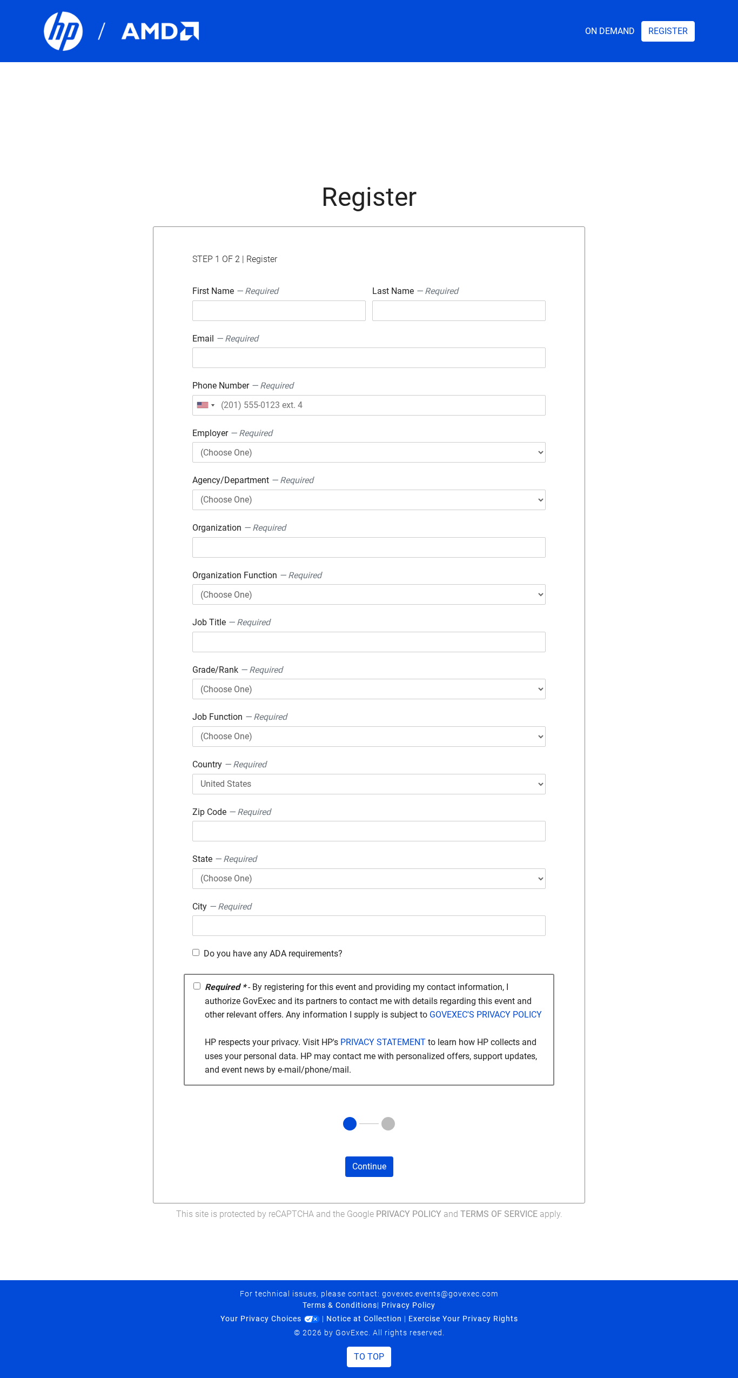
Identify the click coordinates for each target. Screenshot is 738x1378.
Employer (232, 433)
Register (668, 31)
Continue (369, 1166)
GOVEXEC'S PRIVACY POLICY (486, 1014)
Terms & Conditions (340, 1305)
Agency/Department (252, 480)
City (221, 906)
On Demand (610, 31)
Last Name (415, 291)
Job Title (231, 622)
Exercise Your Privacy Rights (463, 1318)
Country (229, 764)
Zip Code (231, 812)
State (224, 859)
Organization (239, 528)
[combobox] (205, 405)
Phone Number (242, 385)
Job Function (239, 717)
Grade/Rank (237, 670)
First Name (235, 291)
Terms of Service (499, 1214)
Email (225, 338)
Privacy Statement (383, 1042)
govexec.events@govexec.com (440, 1293)
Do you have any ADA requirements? (273, 953)
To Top (369, 1357)
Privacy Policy (408, 1214)
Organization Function (256, 575)
